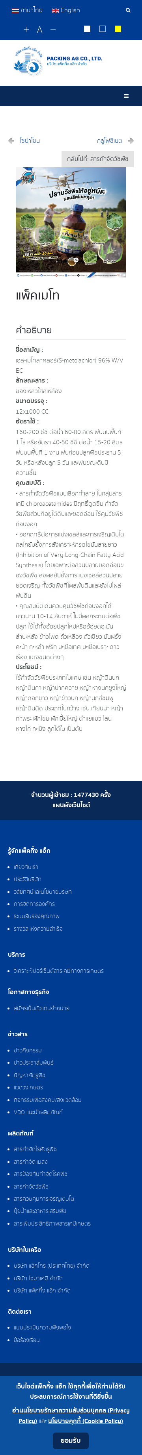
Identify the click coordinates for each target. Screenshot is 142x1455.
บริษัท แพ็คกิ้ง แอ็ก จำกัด (42, 1291)
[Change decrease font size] (53, 30)
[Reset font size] (40, 30)
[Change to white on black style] (87, 30)
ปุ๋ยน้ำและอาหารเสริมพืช (40, 1211)
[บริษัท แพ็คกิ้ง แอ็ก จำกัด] (71, 61)
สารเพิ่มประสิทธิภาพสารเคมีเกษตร (52, 1224)
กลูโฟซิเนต (109, 141)
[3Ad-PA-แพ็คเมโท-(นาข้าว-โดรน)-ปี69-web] (71, 222)
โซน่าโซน (30, 141)
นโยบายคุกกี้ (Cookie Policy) (85, 1421)
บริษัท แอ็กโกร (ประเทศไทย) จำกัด (52, 1266)
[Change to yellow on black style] (118, 30)
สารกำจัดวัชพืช (31, 1187)
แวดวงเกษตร (28, 1088)
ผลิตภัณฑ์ (21, 1134)
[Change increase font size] (26, 30)
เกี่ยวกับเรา (26, 867)
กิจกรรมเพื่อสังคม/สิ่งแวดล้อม (48, 1100)
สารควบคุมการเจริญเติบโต (44, 1199)
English (69, 10)
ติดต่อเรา (20, 1312)
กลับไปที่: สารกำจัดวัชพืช (98, 159)
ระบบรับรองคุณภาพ (37, 917)
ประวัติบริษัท (27, 880)
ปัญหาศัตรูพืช (29, 1076)
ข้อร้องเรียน (27, 1340)
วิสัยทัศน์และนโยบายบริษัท (43, 892)
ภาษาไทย (31, 10)
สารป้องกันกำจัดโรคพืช (40, 1174)
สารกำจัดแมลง (31, 1162)
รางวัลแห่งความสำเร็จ (38, 929)
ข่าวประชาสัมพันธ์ (34, 1063)
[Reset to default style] (102, 30)
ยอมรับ (71, 1440)
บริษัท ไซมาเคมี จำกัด (38, 1279)
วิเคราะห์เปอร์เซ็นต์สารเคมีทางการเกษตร (59, 971)
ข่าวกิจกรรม (28, 1051)
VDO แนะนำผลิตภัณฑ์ (38, 1113)
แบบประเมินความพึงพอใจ (42, 1328)
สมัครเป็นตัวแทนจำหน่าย (41, 1009)
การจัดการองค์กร (34, 904)
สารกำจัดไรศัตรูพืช (35, 1150)
